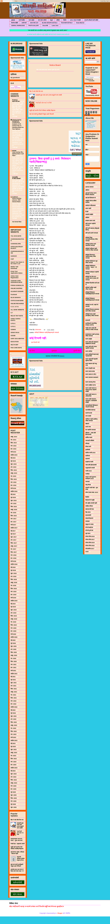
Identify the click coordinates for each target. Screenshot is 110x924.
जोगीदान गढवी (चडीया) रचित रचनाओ (91, 419)
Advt (86, 551)
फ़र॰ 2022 (13, 704)
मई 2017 (13, 531)
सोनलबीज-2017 (89, 548)
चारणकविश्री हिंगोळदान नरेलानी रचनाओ (91, 406)
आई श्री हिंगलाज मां (90, 197)
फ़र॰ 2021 (13, 667)
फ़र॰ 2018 (13, 558)
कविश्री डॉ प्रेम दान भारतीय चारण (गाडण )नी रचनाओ (91, 278)
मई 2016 (13, 494)
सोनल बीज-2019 (90, 542)
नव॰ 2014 (13, 439)
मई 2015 (13, 458)
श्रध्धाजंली (88, 515)
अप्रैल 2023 (14, 740)
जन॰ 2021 (13, 664)
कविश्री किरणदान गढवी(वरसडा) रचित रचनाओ (90, 256)
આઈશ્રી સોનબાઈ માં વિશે (44, 102)
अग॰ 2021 (13, 686)
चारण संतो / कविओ (41, 83)
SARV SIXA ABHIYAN (17, 338)
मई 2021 (13, 676)
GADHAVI (14, 256)
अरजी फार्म (24, 22)
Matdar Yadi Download (14, 267)
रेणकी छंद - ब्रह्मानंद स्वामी (18, 843)
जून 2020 (13, 643)
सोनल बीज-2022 (90, 545)
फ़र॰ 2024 (13, 764)
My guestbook (15, 77)
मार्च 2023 (13, 737)
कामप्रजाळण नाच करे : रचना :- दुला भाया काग (17, 839)
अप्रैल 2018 (14, 564)
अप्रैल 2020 (14, 637)
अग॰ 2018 (13, 576)
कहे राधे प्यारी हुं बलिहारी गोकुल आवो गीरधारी (41, 114)
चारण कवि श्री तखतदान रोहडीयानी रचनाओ (91, 342)
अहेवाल (87, 190)
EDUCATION (15, 341)
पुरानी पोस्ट (77, 351)
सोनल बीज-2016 (90, 536)
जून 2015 (13, 461)
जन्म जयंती (88, 416)
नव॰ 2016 (13, 512)
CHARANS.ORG (16, 243)
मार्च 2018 (13, 561)
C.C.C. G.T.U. (15, 306)
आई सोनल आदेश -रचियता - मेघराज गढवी (17, 852)
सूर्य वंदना (87, 533)
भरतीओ (87, 474)
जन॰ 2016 (13, 482)
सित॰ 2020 (14, 652)
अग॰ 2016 (13, 503)
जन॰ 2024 (13, 761)
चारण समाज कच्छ (90, 371)
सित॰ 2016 (14, 506)
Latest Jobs (55, 25)
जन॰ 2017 (13, 518)
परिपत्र (87, 443)
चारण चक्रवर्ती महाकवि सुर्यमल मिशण (91, 359)
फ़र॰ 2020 (13, 631)
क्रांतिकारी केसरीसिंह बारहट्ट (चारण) (91, 324)
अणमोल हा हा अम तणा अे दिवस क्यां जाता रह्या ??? (17, 870)
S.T (12, 312)
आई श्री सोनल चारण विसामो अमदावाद (90, 193)
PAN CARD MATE (16, 347)
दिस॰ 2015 (14, 479)
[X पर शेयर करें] (50, 330)
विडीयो (64, 20)
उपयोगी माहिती (89, 214)
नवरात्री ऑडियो (89, 440)
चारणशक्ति (15, 177)
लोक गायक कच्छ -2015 (91, 492)
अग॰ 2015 (13, 467)
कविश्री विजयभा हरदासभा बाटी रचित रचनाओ (92, 310)
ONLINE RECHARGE (17, 303)
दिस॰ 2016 (14, 515)
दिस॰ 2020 (14, 661)
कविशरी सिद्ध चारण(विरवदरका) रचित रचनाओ (91, 239)
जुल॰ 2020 (13, 646)
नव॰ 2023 (13, 755)
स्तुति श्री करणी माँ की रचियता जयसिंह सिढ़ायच (42, 110)
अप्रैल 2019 (14, 600)
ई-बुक (51, 20)
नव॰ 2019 (13, 622)
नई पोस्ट (32, 351)
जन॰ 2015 (13, 446)
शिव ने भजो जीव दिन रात (36, 91)
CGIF (12, 259)
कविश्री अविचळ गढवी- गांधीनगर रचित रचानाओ (91, 249)
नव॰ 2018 (13, 585)
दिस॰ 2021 (14, 698)
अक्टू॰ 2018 (14, 582)
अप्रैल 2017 (14, 528)
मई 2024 (13, 771)
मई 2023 (13, 743)
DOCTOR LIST (34, 22)
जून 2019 (13, 606)
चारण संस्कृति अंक (90, 368)
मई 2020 (13, 640)
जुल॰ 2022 (13, 716)
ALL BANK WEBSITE (17, 309)
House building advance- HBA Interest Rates (16, 200)
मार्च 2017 (13, 524)
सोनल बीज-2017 (90, 539)
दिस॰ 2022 (14, 731)
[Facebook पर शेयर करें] (52, 330)
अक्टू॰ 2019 (14, 619)
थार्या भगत (88, 426)
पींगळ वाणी (88, 446)
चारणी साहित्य (22, 20)
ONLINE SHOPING (16, 288)
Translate (91, 80)
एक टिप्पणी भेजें (35, 342)
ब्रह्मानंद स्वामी (89, 461)
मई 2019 (13, 604)
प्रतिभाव (87, 455)
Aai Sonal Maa (16, 221)
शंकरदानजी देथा (89, 509)
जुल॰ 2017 (13, 537)
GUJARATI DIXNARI (17, 291)
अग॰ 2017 (13, 540)
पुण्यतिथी (87, 449)
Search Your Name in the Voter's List (17, 263)
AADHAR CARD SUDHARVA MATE (16, 281)
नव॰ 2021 (13, 695)
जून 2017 (13, 534)
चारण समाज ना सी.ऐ (90, 374)
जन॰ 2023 (13, 734)
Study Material (80, 22)
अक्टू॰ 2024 (14, 783)
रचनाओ (87, 481)
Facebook (14, 294)
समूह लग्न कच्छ (89, 524)
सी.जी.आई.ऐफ (89, 527)
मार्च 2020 (13, 634)
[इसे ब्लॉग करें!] (49, 330)
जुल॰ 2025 (13, 795)
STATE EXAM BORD (17, 300)
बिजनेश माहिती (14, 22)
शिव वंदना (88, 512)
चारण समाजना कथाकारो (91, 377)
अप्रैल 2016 (14, 491)
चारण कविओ (88, 351)
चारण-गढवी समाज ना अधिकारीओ (90, 395)
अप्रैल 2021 (14, 673)
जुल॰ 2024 (13, 774)
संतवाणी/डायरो (89, 518)
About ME (45, 25)
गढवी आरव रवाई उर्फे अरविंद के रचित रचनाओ (91, 328)
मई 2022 (13, 710)
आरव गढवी (88, 208)
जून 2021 (13, 679)
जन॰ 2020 (13, 628)
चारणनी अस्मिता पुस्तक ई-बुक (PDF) (20, 858)
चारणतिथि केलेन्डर (90, 410)
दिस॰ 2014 (14, 442)
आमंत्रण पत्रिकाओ (90, 205)
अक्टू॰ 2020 (14, 655)
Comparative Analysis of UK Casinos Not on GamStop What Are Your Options (18, 126)
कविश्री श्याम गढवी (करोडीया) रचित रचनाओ (91, 314)
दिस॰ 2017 (14, 552)
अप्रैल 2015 (14, 455)
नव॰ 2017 (13, 549)
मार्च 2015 (13, 452)
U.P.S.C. (13, 323)
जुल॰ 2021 (13, 682)
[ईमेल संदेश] (44, 329)
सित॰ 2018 (14, 579)
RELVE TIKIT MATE (17, 316)
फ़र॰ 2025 (13, 789)
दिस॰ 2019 (14, 625)
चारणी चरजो (88, 413)
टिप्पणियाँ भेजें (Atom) (58, 356)
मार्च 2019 (13, 597)
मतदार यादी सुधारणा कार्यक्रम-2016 (90, 477)
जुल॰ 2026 (13, 807)
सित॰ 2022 (14, 722)
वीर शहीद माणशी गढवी (91, 503)
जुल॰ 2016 (13, 500)
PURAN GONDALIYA (17, 285)
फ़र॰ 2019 (13, 594)
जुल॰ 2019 (13, 610)
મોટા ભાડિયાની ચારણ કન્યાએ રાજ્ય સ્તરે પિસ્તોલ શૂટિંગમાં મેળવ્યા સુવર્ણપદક (36, 906)
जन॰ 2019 (13, 591)
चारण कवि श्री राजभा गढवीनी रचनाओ (91, 347)
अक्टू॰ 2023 (14, 752)
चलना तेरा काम (16, 101)
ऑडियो (58, 20)
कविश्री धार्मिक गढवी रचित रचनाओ (90, 288)
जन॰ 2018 (13, 555)
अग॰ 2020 (13, 649)
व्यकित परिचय (89, 506)
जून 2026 (13, 804)
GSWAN (13, 329)
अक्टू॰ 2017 (14, 546)
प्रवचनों (87, 458)
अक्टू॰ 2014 (14, 436)
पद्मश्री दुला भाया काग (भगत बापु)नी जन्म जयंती (49, 95)
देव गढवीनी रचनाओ (90, 429)
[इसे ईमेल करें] (47, 330)
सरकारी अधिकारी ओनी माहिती (91, 20)
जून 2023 (13, 746)
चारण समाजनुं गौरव (90, 382)
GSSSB (13, 335)
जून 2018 (13, 570)
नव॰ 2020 (13, 658)
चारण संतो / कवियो (42, 20)
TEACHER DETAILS (66, 22)
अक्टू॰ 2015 (14, 473)
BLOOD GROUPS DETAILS (49, 22)
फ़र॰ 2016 (13, 485)
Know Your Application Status (16, 272)
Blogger (60, 913)
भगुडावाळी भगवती (90, 468)
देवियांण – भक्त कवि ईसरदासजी (90, 433)
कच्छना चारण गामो (90, 220)
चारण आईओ (31, 20)
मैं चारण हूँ (14, 100)
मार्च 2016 (13, 488)
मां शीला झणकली (16, 178)
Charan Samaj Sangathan (16, 120)
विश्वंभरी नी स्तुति (89, 500)
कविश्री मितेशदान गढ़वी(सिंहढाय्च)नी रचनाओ (92, 299)
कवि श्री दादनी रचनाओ (91, 233)
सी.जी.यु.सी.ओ (89, 530)
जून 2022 (13, 713)
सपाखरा (87, 521)
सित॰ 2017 (14, 543)
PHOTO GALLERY (33, 25)
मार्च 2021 (13, 670)
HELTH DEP (14, 344)
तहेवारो (87, 423)
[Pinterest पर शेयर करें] (53, 330)
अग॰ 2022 (13, 719)
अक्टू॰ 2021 (14, 692)
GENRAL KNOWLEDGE (18, 25)
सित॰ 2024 (14, 780)
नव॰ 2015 (13, 476)
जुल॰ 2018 (13, 573)
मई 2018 (13, 567)
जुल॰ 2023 (13, 749)
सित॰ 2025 (14, 798)
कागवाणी (87, 320)
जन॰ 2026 (13, 801)
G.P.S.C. (13, 326)
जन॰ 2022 (13, 701)
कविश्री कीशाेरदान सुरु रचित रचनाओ (91, 261)
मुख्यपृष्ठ (13, 20)
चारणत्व (14, 151)
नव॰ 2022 (13, 728)
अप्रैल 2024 (14, 768)
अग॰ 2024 (13, 777)
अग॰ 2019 (13, 613)
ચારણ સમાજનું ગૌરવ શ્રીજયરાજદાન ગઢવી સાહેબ (18, 153)
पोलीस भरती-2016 (90, 452)
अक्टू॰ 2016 (14, 509)
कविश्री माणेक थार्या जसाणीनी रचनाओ (90, 244)
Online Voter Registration (15, 276)
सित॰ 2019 (14, 616)
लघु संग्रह (88, 484)
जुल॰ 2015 (13, 464)
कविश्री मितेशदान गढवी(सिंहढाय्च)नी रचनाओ (47, 332)
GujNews (15, 197)
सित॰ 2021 (14, 689)
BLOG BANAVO (16, 297)
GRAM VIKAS (15, 332)
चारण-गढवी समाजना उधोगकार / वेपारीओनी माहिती (91, 400)
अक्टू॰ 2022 (14, 725)
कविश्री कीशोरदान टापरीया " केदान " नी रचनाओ (91, 267)
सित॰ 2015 (14, 470)
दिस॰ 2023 (14, 758)
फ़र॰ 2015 (13, 449)
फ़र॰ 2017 (13, 521)
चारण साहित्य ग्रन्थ (90, 385)
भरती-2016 (88, 471)
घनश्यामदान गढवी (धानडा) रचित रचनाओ (92, 335)
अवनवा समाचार (89, 187)
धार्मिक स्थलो (88, 437)
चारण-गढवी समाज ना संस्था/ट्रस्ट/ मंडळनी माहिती (90, 389)
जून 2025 (13, 792)
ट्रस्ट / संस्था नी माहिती (75, 20)
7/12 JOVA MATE (16, 236)
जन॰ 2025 (13, 786)
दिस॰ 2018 (14, 588)
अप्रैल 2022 (14, 707)
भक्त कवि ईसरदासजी (90, 465)
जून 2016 (13, 497)
